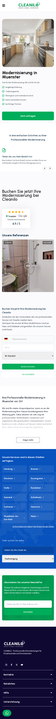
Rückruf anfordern (28, 366)
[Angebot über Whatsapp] (7, 713)
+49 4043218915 (28, 374)
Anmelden (28, 612)
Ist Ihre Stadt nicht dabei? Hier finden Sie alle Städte (33, 526)
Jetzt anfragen (28, 115)
